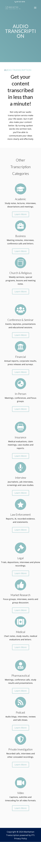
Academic (20, 199)
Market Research (20, 595)
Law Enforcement (20, 514)
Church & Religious (20, 272)
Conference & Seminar (20, 319)
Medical (20, 632)
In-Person (20, 393)
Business (20, 236)
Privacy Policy (20, 838)
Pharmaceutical (20, 675)
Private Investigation (20, 749)
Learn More (21, 214)
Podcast (20, 712)
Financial (20, 356)
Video (20, 793)
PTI (32, 835)
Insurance (20, 437)
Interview (20, 477)
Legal (20, 558)
